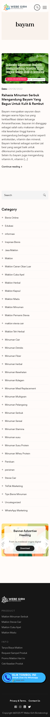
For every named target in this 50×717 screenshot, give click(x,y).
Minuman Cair (12, 339)
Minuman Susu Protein (17, 445)
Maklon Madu (12, 299)
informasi (10, 233)
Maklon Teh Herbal (15, 331)
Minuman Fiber (13, 355)
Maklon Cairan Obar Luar (18, 266)
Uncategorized (13, 502)
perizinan (10, 469)
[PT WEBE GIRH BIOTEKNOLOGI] (15, 7)
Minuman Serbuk (14, 412)
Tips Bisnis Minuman (16, 494)
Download (25, 548)
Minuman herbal (13, 364)
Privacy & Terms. (18, 700)
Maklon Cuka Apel (14, 274)
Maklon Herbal (12, 282)
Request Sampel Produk (14, 652)
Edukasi (9, 225)
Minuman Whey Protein (17, 453)
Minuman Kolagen (14, 380)
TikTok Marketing (14, 486)
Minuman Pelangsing (16, 404)
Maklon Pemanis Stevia (17, 315)
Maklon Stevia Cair (11, 621)
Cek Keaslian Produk (12, 663)
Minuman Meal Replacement (20, 388)
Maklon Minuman (17, 79)
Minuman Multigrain (15, 396)
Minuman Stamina (14, 429)
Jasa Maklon (11, 250)
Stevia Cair (10, 477)
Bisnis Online (12, 217)
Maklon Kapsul (12, 290)
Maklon (9, 258)
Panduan (9, 461)
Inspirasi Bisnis (12, 242)
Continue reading (11, 166)
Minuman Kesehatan (16, 372)
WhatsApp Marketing (16, 510)
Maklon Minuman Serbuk (15, 616)
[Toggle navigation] (45, 7)
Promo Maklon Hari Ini (13, 658)
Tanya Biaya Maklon (12, 647)
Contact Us (34, 700)
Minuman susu (12, 437)
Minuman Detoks (14, 347)
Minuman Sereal (13, 420)
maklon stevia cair (14, 323)
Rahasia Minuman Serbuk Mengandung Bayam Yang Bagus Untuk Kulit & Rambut (23, 99)
